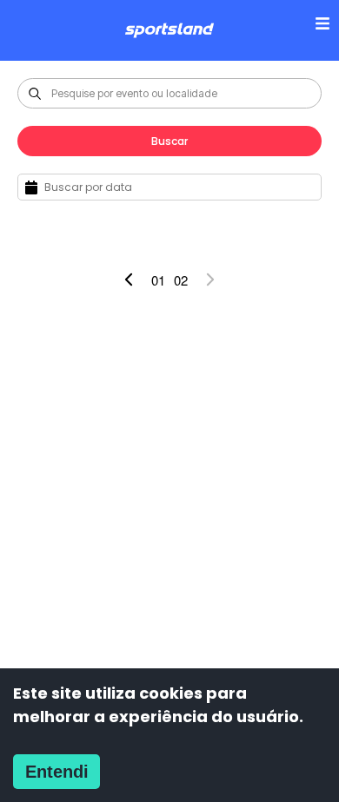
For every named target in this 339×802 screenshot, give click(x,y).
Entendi (57, 771)
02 (181, 280)
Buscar (169, 141)
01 (158, 280)
